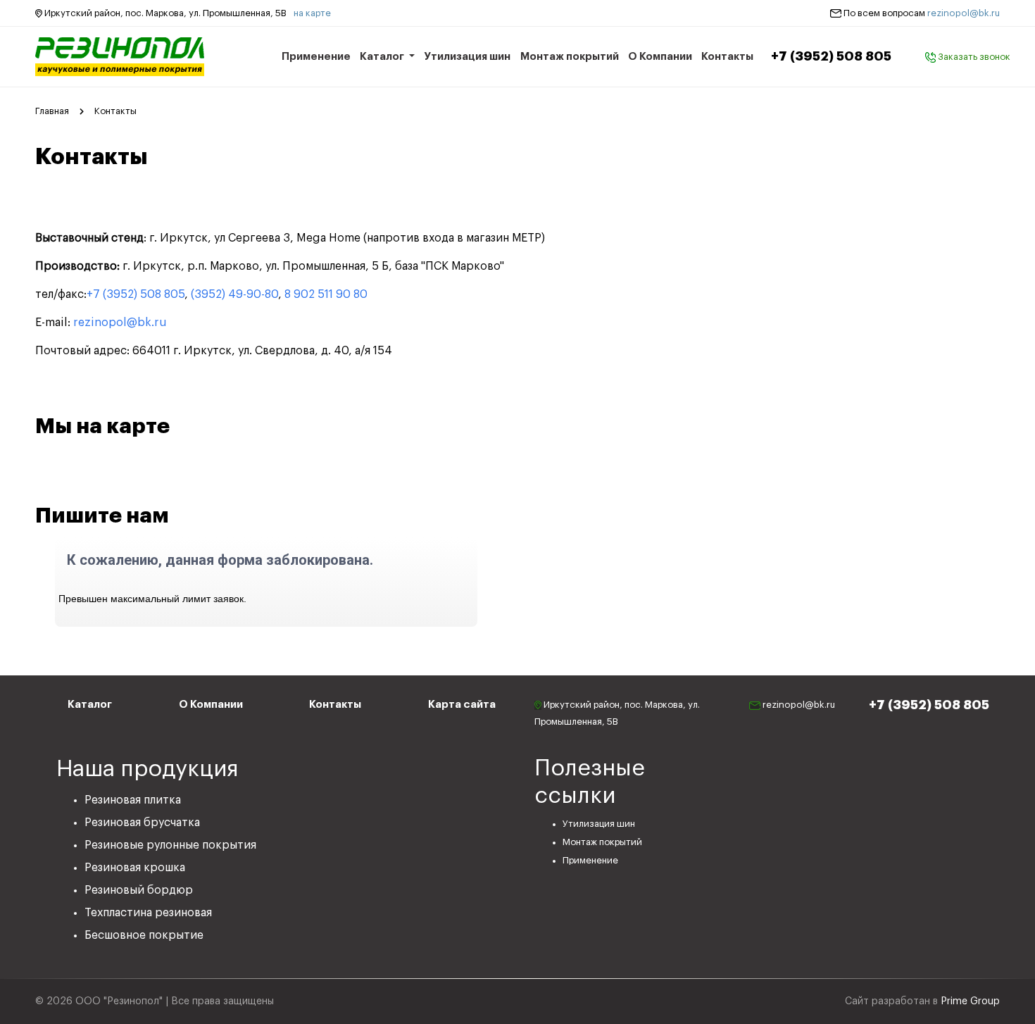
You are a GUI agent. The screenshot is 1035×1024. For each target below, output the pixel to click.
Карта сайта (462, 704)
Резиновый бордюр (138, 890)
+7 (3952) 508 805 (831, 56)
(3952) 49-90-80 (234, 294)
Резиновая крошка (134, 867)
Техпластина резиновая (148, 912)
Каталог (383, 56)
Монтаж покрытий (569, 56)
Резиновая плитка (132, 800)
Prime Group (970, 1001)
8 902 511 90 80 (326, 294)
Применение (316, 56)
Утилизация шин (467, 56)
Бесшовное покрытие (143, 935)
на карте (312, 13)
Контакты (727, 56)
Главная (52, 110)
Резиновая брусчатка (142, 822)
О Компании (660, 56)
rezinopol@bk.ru (963, 13)
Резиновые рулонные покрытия (170, 845)
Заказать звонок (973, 56)
